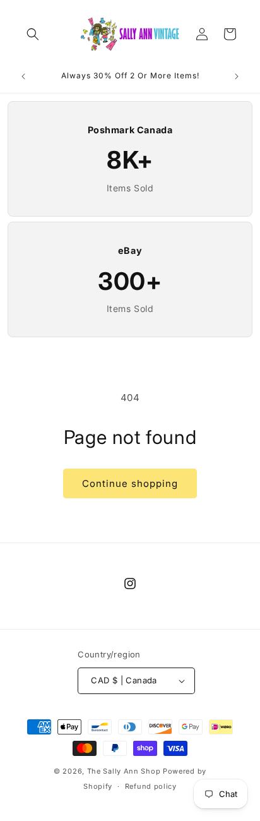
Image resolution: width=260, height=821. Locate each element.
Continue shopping (130, 483)
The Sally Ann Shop (124, 771)
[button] (33, 34)
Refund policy (151, 786)
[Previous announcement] (23, 76)
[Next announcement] (237, 76)
